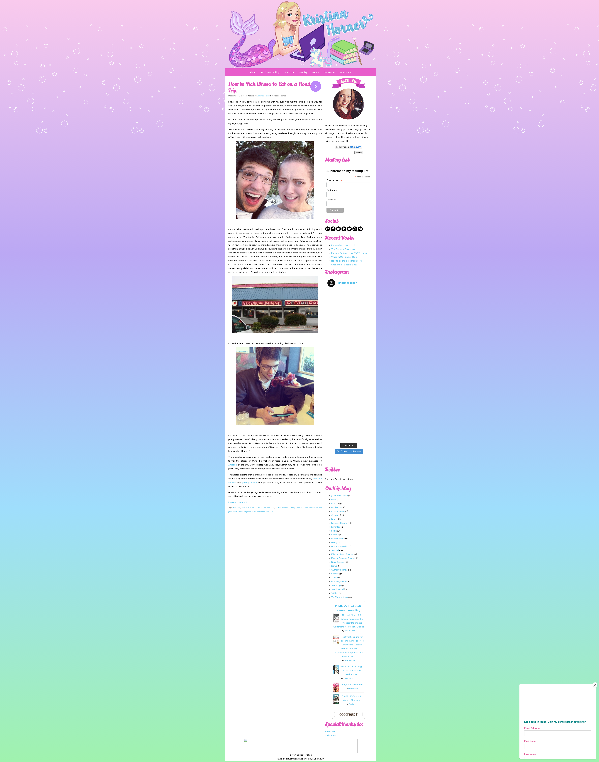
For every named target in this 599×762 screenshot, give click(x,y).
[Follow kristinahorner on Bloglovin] (348, 148)
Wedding (336, 585)
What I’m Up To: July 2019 (344, 257)
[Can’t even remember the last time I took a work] (348, 327)
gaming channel (250, 482)
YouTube (289, 72)
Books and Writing (270, 72)
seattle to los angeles (242, 512)
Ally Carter (353, 704)
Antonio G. (330, 731)
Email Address (334, 180)
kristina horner (281, 508)
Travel (267, 96)
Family (334, 519)
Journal (260, 96)
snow (254, 512)
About (253, 72)
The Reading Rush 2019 (343, 249)
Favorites (335, 527)
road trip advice (311, 508)
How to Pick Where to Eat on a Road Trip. (269, 87)
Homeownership (339, 546)
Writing (334, 593)
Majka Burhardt (349, 678)
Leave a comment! (237, 502)
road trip (300, 508)
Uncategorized (339, 581)
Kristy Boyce (353, 688)
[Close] (595, 684)
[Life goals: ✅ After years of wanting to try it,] (348, 428)
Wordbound (346, 72)
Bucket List (329, 72)
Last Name (331, 199)
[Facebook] (333, 230)
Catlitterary (330, 735)
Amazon (232, 464)
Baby (333, 499)
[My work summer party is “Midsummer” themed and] (348, 403)
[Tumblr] (343, 230)
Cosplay (303, 72)
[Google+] (338, 230)
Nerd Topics (337, 562)
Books (334, 503)
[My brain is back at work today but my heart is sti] (348, 353)
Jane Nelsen (349, 660)
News (334, 566)
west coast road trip (265, 512)
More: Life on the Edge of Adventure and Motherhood (352, 670)
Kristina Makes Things (342, 554)
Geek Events (337, 538)
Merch (315, 72)
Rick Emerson (349, 631)
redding (292, 508)
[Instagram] (360, 230)
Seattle (335, 573)
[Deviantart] (327, 230)
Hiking (334, 542)
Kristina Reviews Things (343, 558)
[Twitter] (349, 230)
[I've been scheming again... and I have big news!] (348, 378)
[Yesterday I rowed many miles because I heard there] (348, 302)
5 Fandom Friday (339, 495)
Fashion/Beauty (339, 523)
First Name (331, 190)
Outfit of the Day (339, 569)
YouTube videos (339, 597)
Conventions (337, 511)
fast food (236, 508)
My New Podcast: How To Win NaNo (349, 253)
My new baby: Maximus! (343, 245)
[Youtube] (354, 230)
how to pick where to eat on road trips (258, 508)
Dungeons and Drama (352, 684)
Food (334, 530)
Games (335, 534)
